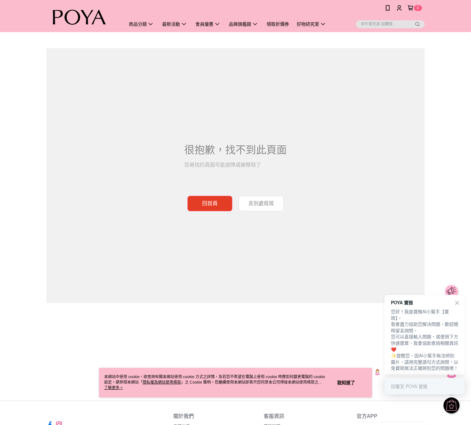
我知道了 (346, 382)
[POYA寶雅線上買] (82, 16)
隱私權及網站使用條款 (162, 382)
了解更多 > (113, 388)
